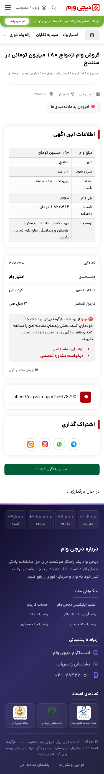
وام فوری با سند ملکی (79, 614)
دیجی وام (93, 73)
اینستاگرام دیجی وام (71, 653)
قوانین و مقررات (71, 765)
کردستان (63, 94)
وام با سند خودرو (82, 624)
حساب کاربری (37, 604)
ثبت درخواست (17, 21)
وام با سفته (39, 614)
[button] (7, 7)
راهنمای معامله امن (68, 349)
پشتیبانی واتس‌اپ (73, 664)
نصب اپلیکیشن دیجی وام (76, 604)
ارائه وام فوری (20, 35)
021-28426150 (72, 675)
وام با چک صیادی (34, 624)
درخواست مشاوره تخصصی (61, 356)
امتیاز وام (70, 35)
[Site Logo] (83, 7)
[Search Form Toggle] (54, 7)
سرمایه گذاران (47, 35)
